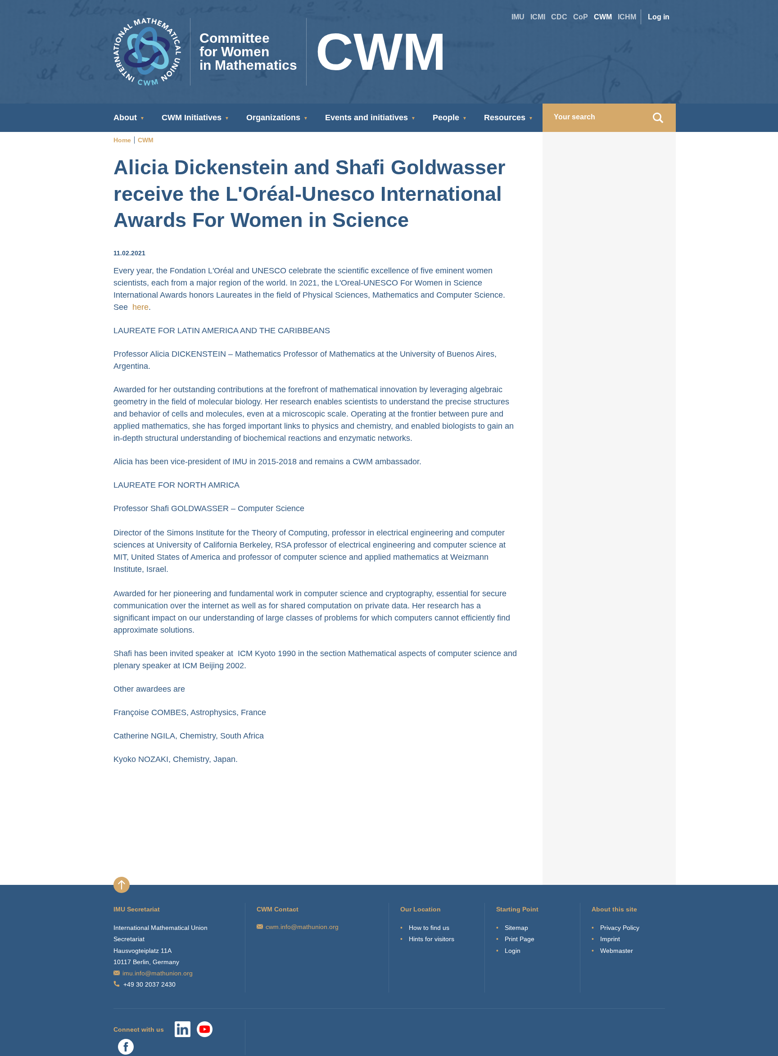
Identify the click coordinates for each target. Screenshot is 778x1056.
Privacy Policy (619, 927)
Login (512, 950)
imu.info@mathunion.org (157, 973)
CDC (559, 17)
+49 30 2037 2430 (149, 984)
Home (122, 140)
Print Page (519, 939)
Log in (658, 17)
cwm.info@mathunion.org (302, 926)
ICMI (537, 17)
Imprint (610, 939)
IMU (518, 17)
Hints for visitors (431, 939)
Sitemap (516, 927)
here (140, 307)
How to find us (429, 927)
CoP (580, 17)
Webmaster (616, 950)
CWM (603, 17)
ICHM (627, 17)
